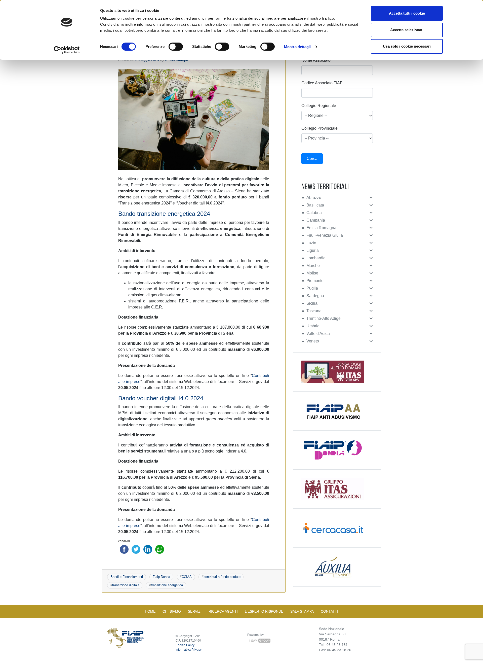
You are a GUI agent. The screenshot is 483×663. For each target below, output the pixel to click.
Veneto (312, 341)
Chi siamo (172, 611)
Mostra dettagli (297, 47)
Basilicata (315, 205)
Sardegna (315, 296)
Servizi (195, 611)
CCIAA (187, 577)
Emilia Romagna (321, 228)
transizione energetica (167, 585)
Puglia (312, 288)
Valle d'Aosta (318, 333)
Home (150, 611)
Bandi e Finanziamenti (126, 577)
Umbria (312, 326)
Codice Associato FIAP (322, 83)
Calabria (314, 213)
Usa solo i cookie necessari (407, 46)
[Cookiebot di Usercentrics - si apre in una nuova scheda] (67, 50)
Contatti (329, 611)
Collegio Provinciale (319, 128)
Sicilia (311, 303)
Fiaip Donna (161, 577)
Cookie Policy (185, 645)
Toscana (313, 311)
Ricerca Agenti (223, 611)
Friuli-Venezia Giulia (324, 235)
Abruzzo (313, 197)
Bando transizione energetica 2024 (164, 213)
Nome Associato (316, 60)
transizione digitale (125, 585)
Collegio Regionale (318, 105)
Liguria (312, 250)
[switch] (176, 47)
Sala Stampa (302, 611)
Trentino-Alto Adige (323, 318)
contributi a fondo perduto (222, 577)
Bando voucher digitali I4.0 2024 (160, 398)
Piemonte (315, 280)
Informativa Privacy (189, 649)
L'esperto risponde (264, 611)
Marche (313, 265)
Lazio (311, 243)
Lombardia (316, 258)
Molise (312, 273)
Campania (315, 220)
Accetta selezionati (406, 30)
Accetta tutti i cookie (407, 13)
